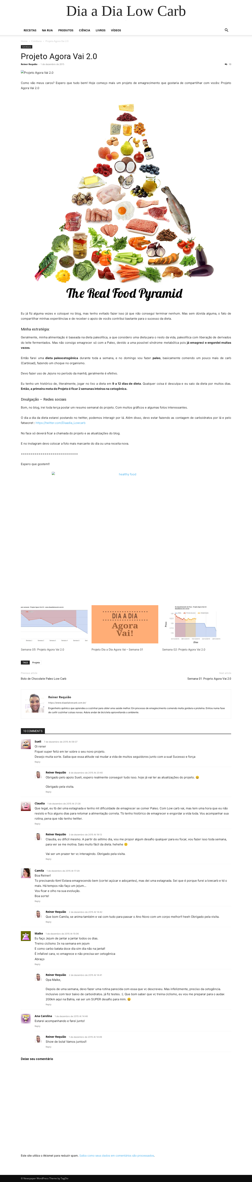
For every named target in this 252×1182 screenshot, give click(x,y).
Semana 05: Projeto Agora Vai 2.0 (42, 649)
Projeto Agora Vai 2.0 (59, 56)
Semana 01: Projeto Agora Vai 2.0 (209, 678)
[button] (226, 31)
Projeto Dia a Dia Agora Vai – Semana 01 (117, 649)
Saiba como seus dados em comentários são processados (116, 1155)
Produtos (65, 30)
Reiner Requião (29, 64)
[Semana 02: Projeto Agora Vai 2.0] (195, 624)
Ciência (84, 30)
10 (229, 64)
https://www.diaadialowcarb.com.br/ (67, 702)
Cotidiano (36, 41)
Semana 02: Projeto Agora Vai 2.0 (183, 649)
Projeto (36, 662)
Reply (37, 761)
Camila (39, 870)
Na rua (47, 30)
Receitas (30, 30)
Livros (101, 30)
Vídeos (116, 30)
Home (24, 41)
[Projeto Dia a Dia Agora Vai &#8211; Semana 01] (125, 624)
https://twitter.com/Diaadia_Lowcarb (60, 423)
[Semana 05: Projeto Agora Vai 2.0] (54, 624)
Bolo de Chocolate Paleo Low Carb (43, 678)
